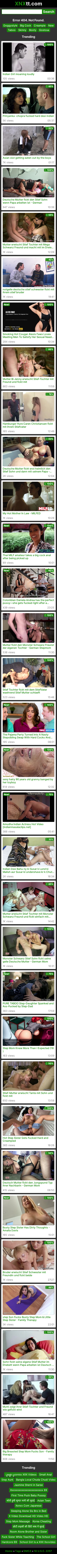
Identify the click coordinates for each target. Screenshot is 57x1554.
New (51, 25)
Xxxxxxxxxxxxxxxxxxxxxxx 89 (28, 1490)
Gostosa (44, 30)
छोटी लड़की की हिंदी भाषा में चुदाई (28, 1526)
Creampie (39, 25)
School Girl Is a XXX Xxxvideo (37, 1542)
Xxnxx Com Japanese (28, 1505)
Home (9, 1551)
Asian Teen (43, 1500)
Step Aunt (7, 1479)
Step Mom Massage (18, 1521)
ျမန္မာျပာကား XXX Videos (20, 1474)
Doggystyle (10, 25)
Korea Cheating (42, 1521)
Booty (32, 30)
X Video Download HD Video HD (28, 1516)
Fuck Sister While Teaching (18, 1536)
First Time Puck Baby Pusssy (28, 1495)
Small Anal (45, 1474)
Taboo (12, 30)
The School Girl (46, 1536)
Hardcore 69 (9, 1542)
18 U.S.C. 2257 (43, 1551)
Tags (18, 1551)
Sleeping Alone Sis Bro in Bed (28, 1510)
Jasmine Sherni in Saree (28, 1485)
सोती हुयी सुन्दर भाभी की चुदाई (21, 1500)
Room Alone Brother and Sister (28, 1531)
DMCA (27, 1551)
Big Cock (25, 25)
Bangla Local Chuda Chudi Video (36, 1479)
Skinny (22, 30)
